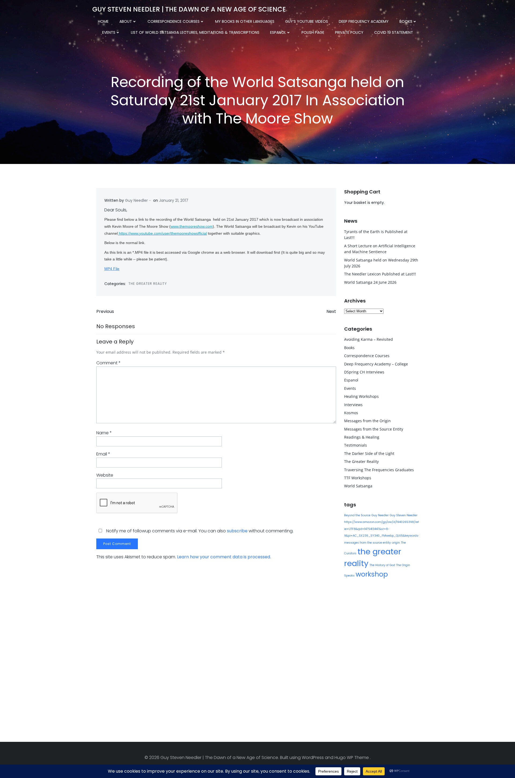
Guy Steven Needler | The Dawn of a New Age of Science (189, 9)
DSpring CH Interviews (364, 372)
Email (103, 454)
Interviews (353, 404)
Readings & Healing (361, 437)
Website (104, 475)
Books (405, 21)
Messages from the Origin (367, 420)
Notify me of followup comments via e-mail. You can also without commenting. (199, 531)
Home (103, 21)
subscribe (237, 531)
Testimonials (355, 445)
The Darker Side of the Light (369, 453)
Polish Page (312, 32)
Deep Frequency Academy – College (376, 363)
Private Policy (349, 32)
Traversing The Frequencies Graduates (379, 469)
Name (104, 433)
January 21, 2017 (173, 200)
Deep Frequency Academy (364, 21)
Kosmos (351, 412)
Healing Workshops (361, 396)
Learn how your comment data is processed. (224, 557)
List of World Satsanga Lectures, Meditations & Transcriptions (195, 32)
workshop (372, 574)
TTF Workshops (357, 477)
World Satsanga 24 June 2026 (370, 282)
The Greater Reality (147, 283)
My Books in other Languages (244, 21)
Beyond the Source (357, 515)
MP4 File (111, 269)
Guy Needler (136, 200)
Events (108, 32)
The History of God (382, 565)
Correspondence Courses (174, 21)
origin (396, 543)
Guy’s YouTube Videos (306, 21)
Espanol (278, 32)
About (125, 21)
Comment (108, 363)
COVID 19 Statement (393, 32)
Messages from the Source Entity (373, 429)
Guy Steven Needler (403, 515)
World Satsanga (358, 485)
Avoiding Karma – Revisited (368, 339)
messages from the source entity (367, 543)
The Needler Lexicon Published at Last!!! (380, 273)
